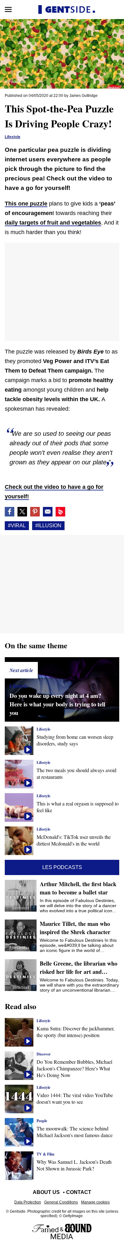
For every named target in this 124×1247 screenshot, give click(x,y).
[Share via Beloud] (60, 511)
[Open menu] (8, 9)
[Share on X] (22, 511)
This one (26, 203)
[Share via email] (47, 511)
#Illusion (48, 525)
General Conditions (61, 1202)
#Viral (17, 525)
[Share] (35, 511)
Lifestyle (12, 137)
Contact (78, 1192)
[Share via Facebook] (9, 511)
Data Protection (27, 1202)
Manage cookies (95, 1202)
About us (46, 1192)
